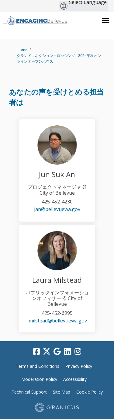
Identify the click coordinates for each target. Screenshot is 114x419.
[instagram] (77, 351)
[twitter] (46, 351)
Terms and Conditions (37, 366)
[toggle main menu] (105, 20)
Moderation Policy (39, 379)
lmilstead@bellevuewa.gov (57, 320)
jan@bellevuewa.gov (57, 209)
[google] (57, 351)
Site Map (61, 392)
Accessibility (75, 379)
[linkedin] (67, 351)
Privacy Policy (78, 366)
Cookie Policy (89, 392)
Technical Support (29, 392)
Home (22, 49)
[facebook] (36, 351)
